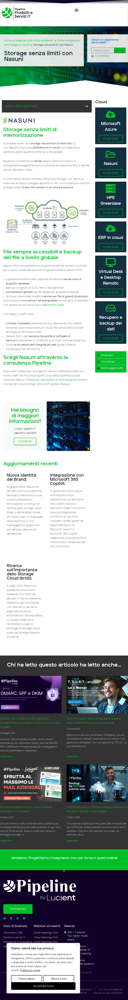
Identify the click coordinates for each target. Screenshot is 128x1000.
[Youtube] (24, 918)
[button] (76, 10)
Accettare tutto (43, 986)
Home (8, 40)
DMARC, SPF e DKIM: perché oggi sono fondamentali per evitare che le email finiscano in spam (30, 722)
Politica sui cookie (30, 970)
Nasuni (13, 147)
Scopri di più (110, 138)
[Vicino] (77, 945)
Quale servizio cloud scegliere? (34, 40)
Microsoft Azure (54, 305)
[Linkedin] (11, 918)
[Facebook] (4, 918)
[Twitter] (17, 918)
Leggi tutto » (6, 756)
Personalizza (26, 979)
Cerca (120, 50)
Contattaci (25, 441)
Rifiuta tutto (59, 979)
